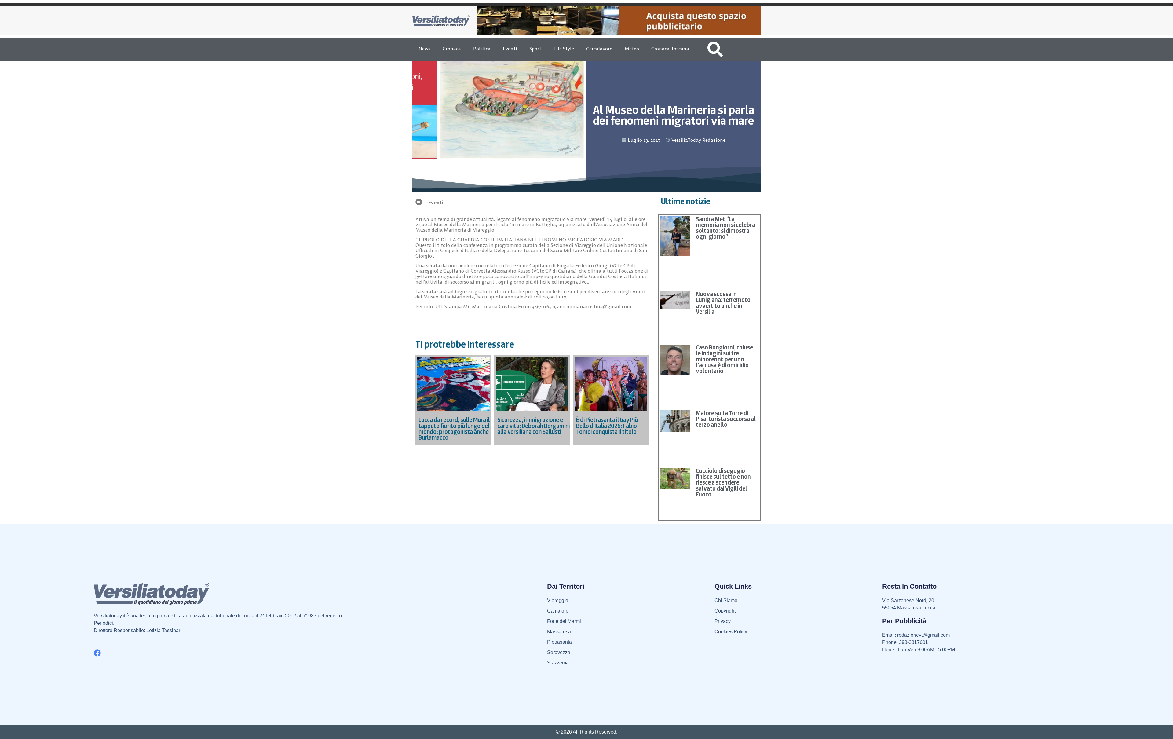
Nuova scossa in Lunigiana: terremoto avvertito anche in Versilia (723, 303)
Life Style (564, 49)
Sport (535, 49)
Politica (482, 49)
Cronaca (452, 49)
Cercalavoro (599, 49)
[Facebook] (97, 653)
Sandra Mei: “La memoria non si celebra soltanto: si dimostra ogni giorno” (725, 228)
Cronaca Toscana (670, 49)
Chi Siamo (725, 600)
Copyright (725, 610)
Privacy (722, 621)
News (424, 49)
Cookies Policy (730, 631)
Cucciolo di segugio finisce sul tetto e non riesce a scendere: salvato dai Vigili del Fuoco (723, 482)
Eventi (510, 49)
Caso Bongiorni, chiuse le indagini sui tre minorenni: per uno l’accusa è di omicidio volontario (724, 359)
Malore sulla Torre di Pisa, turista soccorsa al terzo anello (726, 419)
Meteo (632, 49)
